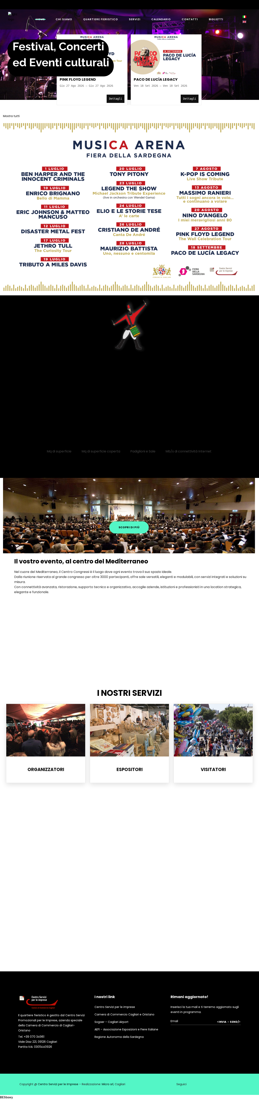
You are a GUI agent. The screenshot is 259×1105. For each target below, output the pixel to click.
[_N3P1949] (34, 619)
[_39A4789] (98, 818)
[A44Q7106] (37, 941)
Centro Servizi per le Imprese (58, 1084)
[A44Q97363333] (37, 880)
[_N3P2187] (97, 619)
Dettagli (115, 98)
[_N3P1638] (34, 661)
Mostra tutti (11, 116)
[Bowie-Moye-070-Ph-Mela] (98, 941)
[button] (245, 17)
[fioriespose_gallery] (37, 818)
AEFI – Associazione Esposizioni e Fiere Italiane (126, 1029)
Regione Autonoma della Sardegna (119, 1037)
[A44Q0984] (98, 880)
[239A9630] (221, 880)
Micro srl (107, 1084)
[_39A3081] (160, 879)
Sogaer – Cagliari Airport (111, 1022)
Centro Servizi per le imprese (114, 1007)
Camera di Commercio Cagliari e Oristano (124, 1014)
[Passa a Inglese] (245, 22)
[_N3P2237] (97, 661)
